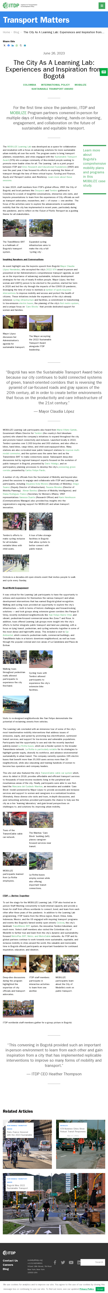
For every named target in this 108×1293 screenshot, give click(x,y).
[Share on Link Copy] (20, 45)
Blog (16, 32)
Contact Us (10, 1260)
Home (6, 32)
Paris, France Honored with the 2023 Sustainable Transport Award (19, 1135)
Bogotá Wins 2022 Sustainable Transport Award (17, 1188)
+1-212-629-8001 (35, 1263)
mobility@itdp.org (35, 1260)
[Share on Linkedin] (12, 45)
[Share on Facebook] (8, 45)
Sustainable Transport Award (52, 88)
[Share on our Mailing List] (25, 45)
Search (99, 1262)
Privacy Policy (87, 1289)
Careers (8, 1264)
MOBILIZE (80, 84)
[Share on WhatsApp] (16, 45)
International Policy (55, 84)
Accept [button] (100, 1289)
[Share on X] (4, 45)
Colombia (29, 84)
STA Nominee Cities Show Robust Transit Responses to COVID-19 (73, 1131)
